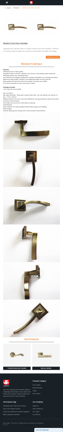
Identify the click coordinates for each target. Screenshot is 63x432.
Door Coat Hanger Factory (11, 409)
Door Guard (36, 394)
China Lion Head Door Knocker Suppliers (16, 412)
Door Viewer (37, 385)
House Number (37, 388)
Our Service (36, 415)
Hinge (34, 391)
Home (9, 8)
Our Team (36, 412)
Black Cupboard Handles (11, 415)
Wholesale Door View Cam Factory (14, 406)
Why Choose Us (38, 409)
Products (16, 8)
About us (35, 406)
